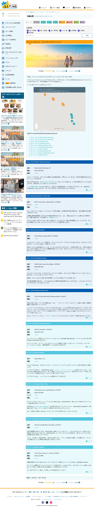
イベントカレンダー (12, 58)
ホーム (27, 12)
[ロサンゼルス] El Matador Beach (40, 143)
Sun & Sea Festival (41, 406)
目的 (50, 22)
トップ (30, 22)
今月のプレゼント (11, 66)
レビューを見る (61, 71)
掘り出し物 (46, 492)
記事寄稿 (12, 83)
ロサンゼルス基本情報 (12, 23)
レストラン (24, 492)
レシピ (7, 79)
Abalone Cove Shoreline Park (48, 182)
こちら (36, 173)
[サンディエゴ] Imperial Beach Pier (41, 151)
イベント (58, 492)
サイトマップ (83, 496)
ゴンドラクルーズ (48, 316)
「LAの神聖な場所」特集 (34, 186)
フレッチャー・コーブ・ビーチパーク (64, 370)
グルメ (63, 22)
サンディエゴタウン (47, 499)
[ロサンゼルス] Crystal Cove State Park (42, 139)
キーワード (30, 35)
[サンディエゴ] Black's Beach (39, 155)
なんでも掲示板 (10, 39)
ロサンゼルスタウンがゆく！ (13, 53)
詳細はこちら (54, 217)
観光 (83, 22)
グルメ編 (64, 30)
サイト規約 (48, 496)
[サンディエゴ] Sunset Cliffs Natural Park (42, 153)
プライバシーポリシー (37, 496)
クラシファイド (10, 27)
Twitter (47, 502)
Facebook (43, 502)
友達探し (8, 44)
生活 (77, 22)
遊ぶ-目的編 (43, 30)
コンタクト (10, 496)
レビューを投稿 (74, 71)
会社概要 (28, 496)
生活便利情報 (9, 75)
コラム (7, 62)
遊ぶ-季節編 (54, 30)
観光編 (31, 32)
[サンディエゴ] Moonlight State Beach (42, 147)
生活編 (82, 30)
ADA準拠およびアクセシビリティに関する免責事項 (65, 496)
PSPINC (46, 505)
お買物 (70, 22)
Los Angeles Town (9, 5)
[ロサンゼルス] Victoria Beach (39, 141)
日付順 (37, 22)
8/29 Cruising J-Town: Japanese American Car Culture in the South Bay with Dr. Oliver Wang (13, 214)
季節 (56, 22)
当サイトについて (19, 496)
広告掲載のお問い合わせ (13, 87)
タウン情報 (9, 31)
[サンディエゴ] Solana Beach (39, 149)
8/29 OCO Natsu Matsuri (11, 235)
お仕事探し (9, 35)
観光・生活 (32, 492)
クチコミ (8, 70)
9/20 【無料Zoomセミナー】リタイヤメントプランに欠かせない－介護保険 (13, 222)
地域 (44, 22)
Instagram (51, 502)
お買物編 (73, 30)
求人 (38, 492)
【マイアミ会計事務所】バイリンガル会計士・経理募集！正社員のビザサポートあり (13, 229)
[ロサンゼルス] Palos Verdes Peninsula (42, 137)
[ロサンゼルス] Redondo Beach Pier (41, 145)
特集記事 (8, 48)
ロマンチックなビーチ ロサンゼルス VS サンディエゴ (47, 12)
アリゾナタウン (58, 499)
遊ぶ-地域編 (32, 30)
